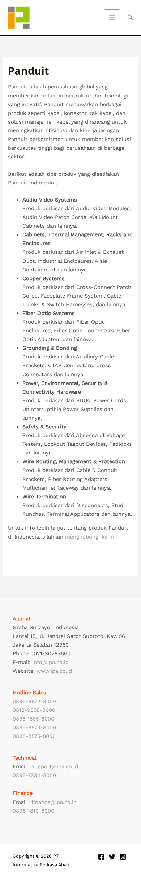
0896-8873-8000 (34, 727)
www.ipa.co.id (54, 671)
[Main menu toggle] (112, 17)
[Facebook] (101, 857)
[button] (130, 17)
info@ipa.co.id (50, 662)
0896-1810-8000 (33, 811)
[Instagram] (123, 857)
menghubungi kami (89, 537)
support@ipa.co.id (54, 766)
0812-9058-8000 (34, 710)
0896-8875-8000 (34, 736)
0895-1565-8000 (33, 718)
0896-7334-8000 (34, 775)
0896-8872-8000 (34, 701)
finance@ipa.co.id (54, 802)
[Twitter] (112, 857)
